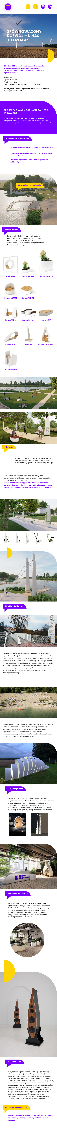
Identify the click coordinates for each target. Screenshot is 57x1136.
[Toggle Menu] (8, 6)
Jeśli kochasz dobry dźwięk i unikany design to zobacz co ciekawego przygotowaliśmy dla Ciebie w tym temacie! (30, 1117)
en (36, 6)
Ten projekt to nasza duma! (16, 1107)
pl (28, 6)
